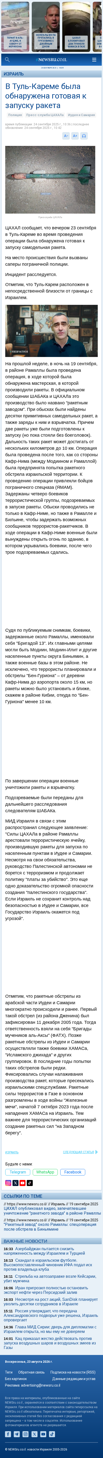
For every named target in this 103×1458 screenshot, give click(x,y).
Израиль (14, 73)
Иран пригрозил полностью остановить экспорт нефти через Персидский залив (46, 1290)
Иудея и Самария (81, 115)
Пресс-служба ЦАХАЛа (45, 115)
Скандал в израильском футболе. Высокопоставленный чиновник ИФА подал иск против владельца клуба (48, 1264)
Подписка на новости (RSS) (73, 1372)
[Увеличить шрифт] (75, 136)
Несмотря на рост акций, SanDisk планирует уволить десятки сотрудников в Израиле (51, 1301)
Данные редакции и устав (74, 1379)
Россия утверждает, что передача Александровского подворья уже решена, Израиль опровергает (51, 1315)
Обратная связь (31, 1372)
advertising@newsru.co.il (40, 1385)
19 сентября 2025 (83, 1204)
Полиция (15, 115)
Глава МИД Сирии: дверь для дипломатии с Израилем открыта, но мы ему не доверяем (50, 1329)
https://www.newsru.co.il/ (27, 1204)
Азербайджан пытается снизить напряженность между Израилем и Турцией (44, 1251)
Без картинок (16, 1379)
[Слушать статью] (89, 136)
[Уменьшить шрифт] (66, 136)
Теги (8, 1372)
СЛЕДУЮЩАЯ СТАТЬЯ (78, 1152)
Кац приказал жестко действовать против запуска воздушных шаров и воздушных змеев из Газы (50, 1343)
